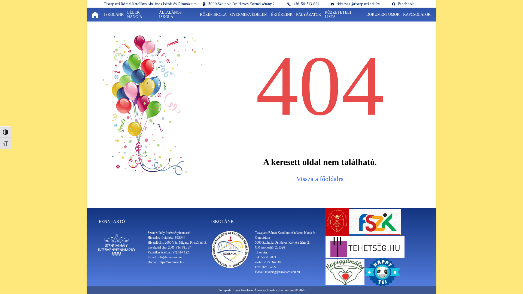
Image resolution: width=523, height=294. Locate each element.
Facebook (406, 4)
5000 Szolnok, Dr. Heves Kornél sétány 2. (242, 4)
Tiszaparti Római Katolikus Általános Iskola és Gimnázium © (258, 290)
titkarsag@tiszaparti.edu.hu (358, 4)
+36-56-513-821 (306, 4)
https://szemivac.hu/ (171, 262)
